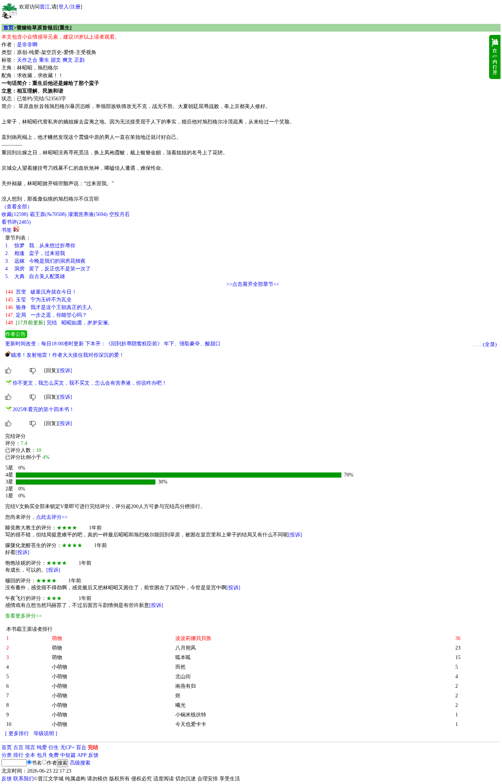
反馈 (93, 755)
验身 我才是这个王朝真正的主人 (48, 307)
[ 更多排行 (17, 733)
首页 (8, 27)
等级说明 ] (45, 733)
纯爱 (42, 747)
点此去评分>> (52, 517)
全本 (30, 755)
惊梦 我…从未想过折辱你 (40, 245)
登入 (63, 7)
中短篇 (68, 755)
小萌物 (59, 667)
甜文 (56, 60)
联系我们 (23, 778)
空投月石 (119, 214)
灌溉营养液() (88, 214)
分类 (6, 755)
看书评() (16, 222)
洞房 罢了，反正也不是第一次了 (48, 268)
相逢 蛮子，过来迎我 (35, 253)
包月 (42, 755)
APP (82, 755)
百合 (81, 747)
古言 (18, 747)
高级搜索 (80, 763)
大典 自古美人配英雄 (35, 276)
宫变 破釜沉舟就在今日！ (41, 292)
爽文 (67, 60)
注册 (75, 7)
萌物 (57, 648)
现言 (30, 747)
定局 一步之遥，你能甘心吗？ (46, 315)
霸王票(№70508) (48, 214)
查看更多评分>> (23, 616)
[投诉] (65, 370)
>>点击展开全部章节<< (252, 284)
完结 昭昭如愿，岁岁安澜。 (59, 323)
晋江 (45, 7)
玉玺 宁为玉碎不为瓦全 (38, 299)
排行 (18, 755)
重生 (44, 60)
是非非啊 (27, 44)
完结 (93, 747)
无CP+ (67, 747)
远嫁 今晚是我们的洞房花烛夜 (45, 261)
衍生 (54, 747)
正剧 (79, 60)
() (14, 214)
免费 (54, 755)
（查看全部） (16, 206)
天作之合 (27, 60)
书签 (6, 230)
